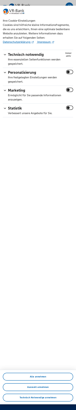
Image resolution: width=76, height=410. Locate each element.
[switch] (69, 72)
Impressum (44, 42)
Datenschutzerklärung (17, 42)
